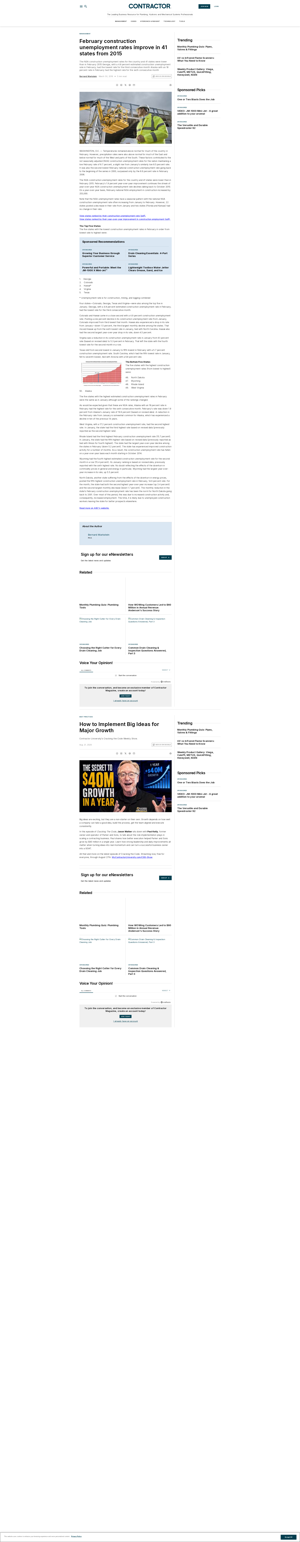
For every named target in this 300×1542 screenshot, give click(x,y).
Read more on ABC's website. (94, 508)
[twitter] (125, 85)
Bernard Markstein (88, 76)
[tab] (86, 670)
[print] (170, 85)
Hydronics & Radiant (150, 21)
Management (121, 21)
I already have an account (125, 700)
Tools (182, 21)
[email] (134, 85)
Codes (134, 21)
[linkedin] (121, 85)
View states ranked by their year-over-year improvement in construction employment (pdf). (124, 219)
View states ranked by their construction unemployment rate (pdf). (112, 216)
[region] (125, 676)
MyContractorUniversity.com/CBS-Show (132, 857)
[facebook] (117, 85)
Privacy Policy (76, 1536)
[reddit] (130, 85)
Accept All (288, 1537)
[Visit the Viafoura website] (166, 682)
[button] (81, 6)
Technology (169, 21)
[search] (85, 6)
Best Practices (86, 717)
